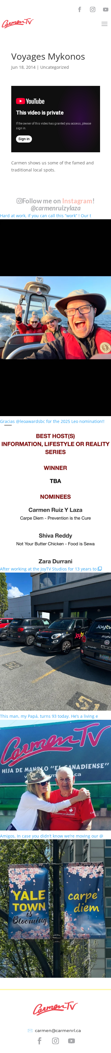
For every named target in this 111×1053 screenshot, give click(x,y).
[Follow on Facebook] (79, 9)
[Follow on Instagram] (92, 9)
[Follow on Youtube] (105, 9)
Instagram (77, 201)
